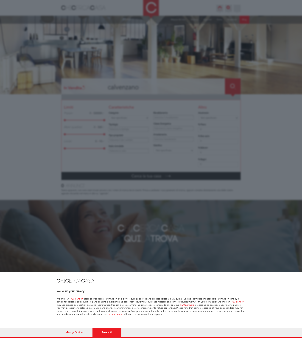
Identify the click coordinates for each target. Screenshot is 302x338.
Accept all (107, 332)
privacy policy (115, 314)
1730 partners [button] (76, 299)
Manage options (74, 332)
